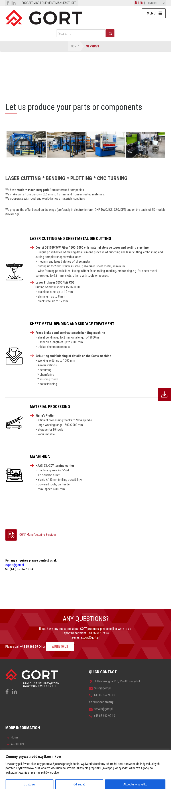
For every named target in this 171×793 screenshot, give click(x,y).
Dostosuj (29, 784)
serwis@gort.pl (103, 709)
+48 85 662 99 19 (104, 716)
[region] (85, 771)
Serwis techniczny (101, 702)
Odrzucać (79, 784)
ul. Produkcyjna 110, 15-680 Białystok (117, 681)
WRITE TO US (60, 646)
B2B (140, 3)
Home (14, 737)
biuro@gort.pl (102, 688)
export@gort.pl (90, 637)
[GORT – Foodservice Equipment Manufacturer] (43, 18)
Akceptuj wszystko (135, 784)
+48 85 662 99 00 (104, 695)
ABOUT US (17, 744)
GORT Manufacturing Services (38, 535)
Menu (151, 13)
